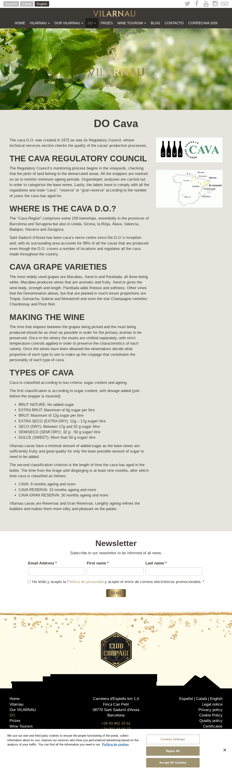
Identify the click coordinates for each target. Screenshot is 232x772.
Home (20, 23)
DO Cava (116, 85)
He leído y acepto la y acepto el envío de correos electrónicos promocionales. (118, 582)
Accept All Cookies (172, 762)
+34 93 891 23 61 (115, 723)
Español (11, 4)
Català (26, 4)
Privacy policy (210, 710)
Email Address (42, 563)
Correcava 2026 (203, 23)
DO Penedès (116, 91)
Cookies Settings (173, 739)
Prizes (107, 23)
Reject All (173, 751)
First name (98, 563)
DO (91, 23)
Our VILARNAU (67, 23)
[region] (116, 750)
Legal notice (212, 704)
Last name (156, 563)
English (42, 4)
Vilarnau (39, 23)
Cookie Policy (210, 715)
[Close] (225, 750)
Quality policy (210, 721)
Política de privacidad (85, 582)
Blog (155, 23)
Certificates (212, 726)
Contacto (174, 23)
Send (116, 593)
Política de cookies (115, 744)
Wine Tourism (130, 23)
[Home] (116, 13)
